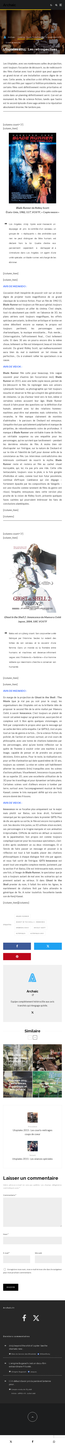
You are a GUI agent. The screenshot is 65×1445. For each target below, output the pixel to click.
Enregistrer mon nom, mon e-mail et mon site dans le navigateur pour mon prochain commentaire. (32, 1271)
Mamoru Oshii (23, 928)
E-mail (6, 1253)
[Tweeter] (48, 946)
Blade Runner (23, 916)
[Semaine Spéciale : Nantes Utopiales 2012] (17, 1057)
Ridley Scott (40, 928)
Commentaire (9, 1195)
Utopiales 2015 (37, 933)
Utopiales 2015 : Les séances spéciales (32, 1157)
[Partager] (17, 946)
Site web (38, 1253)
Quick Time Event (34, 37)
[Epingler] (17, 956)
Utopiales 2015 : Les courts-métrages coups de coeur (32, 1130)
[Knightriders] (47, 1057)
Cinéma (21, 37)
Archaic (9, 5)
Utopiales (21, 933)
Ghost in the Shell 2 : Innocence (31, 922)
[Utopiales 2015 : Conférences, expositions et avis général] (17, 1084)
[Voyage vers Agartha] (47, 1084)
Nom (6, 1234)
